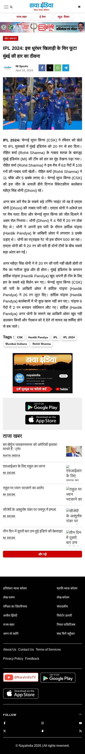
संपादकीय (62, 606)
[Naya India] (41, 10)
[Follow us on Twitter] (4, 731)
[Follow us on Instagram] (42, 723)
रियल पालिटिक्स (66, 624)
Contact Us (26, 649)
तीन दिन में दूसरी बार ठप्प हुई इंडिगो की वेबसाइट (33, 531)
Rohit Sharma (42, 343)
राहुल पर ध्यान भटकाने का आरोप (23, 488)
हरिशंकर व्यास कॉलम (15, 588)
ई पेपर (43, 16)
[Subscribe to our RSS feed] (80, 731)
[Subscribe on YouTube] (80, 723)
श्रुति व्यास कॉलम (67, 588)
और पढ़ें (42, 554)
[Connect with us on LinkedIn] (42, 731)
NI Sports (22, 66)
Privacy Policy (13, 658)
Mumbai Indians (16, 343)
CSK (20, 337)
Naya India (11, 455)
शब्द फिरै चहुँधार (66, 633)
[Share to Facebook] (42, 67)
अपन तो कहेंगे (10, 633)
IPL (55, 337)
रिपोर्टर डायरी (64, 615)
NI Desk (9, 472)
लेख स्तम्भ (9, 597)
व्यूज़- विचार (63, 16)
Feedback (32, 658)
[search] (11, 7)
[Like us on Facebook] (4, 723)
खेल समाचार (11, 38)
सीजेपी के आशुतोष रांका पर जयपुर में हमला (29, 509)
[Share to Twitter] (49, 67)
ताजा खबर (12, 436)
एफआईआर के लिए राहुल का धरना (24, 466)
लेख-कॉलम (63, 597)
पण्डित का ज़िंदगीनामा (15, 606)
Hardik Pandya (38, 337)
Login (79, 6)
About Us (9, 649)
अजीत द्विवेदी (10, 615)
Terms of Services (48, 649)
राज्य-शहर (22, 16)
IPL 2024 (69, 337)
